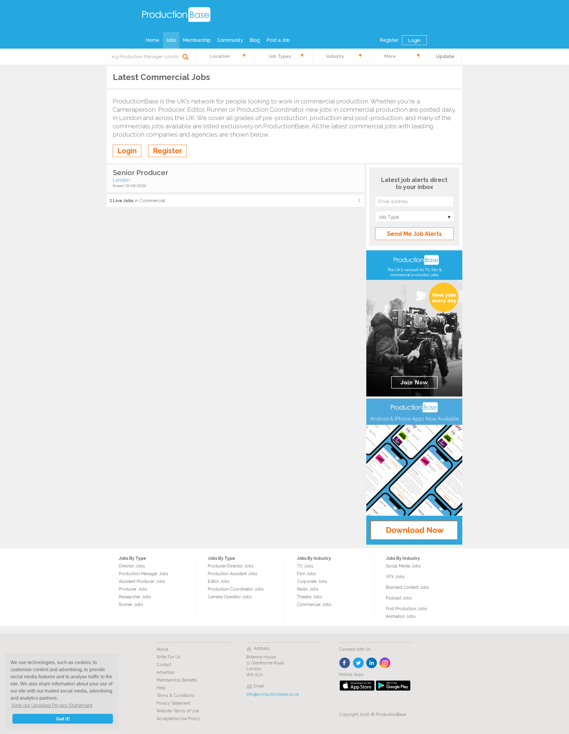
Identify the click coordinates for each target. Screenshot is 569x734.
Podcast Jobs (399, 598)
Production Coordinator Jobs (236, 589)
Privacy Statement (173, 703)
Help (161, 687)
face (345, 663)
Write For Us (168, 657)
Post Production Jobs (406, 608)
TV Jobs (305, 566)
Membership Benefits (176, 680)
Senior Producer (140, 172)
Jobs (171, 40)
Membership (197, 40)
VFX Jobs (395, 576)
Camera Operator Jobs (230, 596)
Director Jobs (132, 566)
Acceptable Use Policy (178, 718)
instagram (385, 663)
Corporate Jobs (312, 581)
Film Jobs (306, 573)
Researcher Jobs (135, 596)
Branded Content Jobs (407, 587)
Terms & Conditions (175, 695)
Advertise (165, 672)
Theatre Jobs (309, 596)
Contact (163, 664)
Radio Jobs (308, 589)
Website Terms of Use (177, 711)
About (162, 649)
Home (152, 40)
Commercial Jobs (314, 604)
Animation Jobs (400, 616)
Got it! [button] (63, 718)
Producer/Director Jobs (231, 566)
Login (414, 40)
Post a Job (278, 40)
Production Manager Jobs (143, 573)
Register (389, 40)
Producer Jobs (133, 589)
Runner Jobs (131, 604)
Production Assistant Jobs (232, 573)
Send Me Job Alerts (414, 233)
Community (230, 40)
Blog (255, 40)
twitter (358, 663)
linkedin (372, 663)
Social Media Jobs (403, 566)
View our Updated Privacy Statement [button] (51, 705)
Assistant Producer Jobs (142, 581)
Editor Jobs (219, 581)
